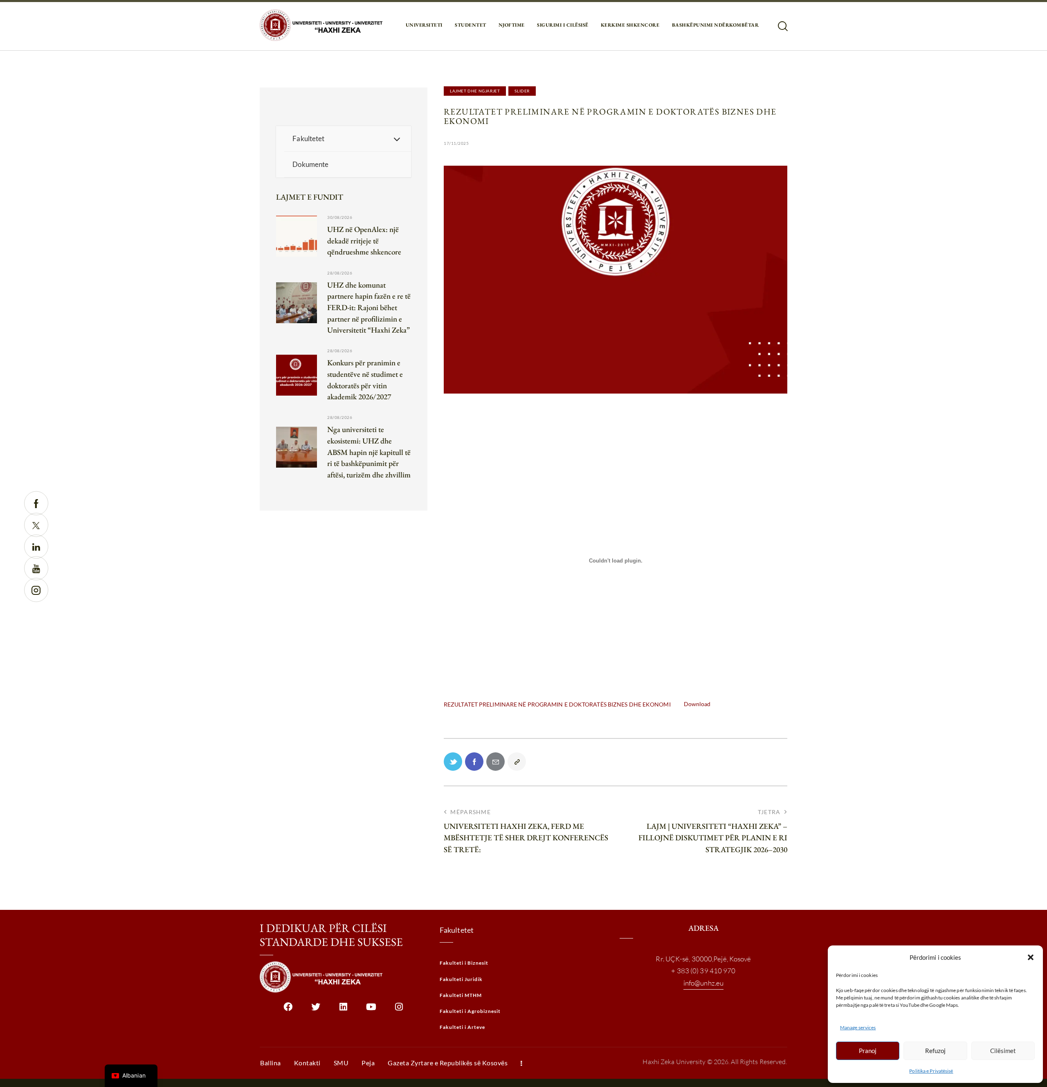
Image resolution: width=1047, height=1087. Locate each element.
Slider (522, 90)
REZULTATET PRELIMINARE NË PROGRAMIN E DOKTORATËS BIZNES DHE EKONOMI (557, 703)
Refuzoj (935, 1050)
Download (697, 703)
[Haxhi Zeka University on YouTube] (371, 1010)
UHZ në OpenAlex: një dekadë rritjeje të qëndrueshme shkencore (364, 240)
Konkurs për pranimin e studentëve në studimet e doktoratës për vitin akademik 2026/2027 (365, 380)
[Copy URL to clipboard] (517, 761)
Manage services (858, 1027)
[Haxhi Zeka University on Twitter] (315, 1010)
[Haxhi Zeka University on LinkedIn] (343, 1010)
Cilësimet (1003, 1050)
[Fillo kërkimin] (782, 26)
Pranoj (867, 1050)
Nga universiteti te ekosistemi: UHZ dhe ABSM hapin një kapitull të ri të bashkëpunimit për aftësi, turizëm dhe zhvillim (369, 451)
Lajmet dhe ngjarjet (475, 90)
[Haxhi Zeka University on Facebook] (288, 1010)
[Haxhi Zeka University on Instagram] (399, 1010)
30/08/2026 (339, 217)
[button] (1031, 957)
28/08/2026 (339, 272)
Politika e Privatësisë (931, 1071)
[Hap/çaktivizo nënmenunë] (396, 138)
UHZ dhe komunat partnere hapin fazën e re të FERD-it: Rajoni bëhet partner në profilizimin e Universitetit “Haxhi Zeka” (369, 307)
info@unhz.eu (703, 983)
